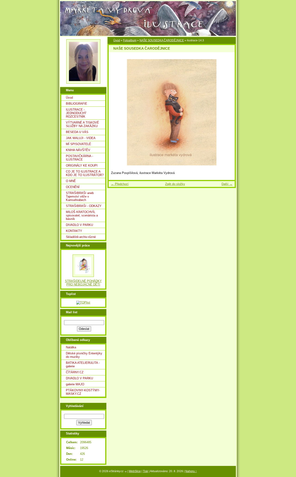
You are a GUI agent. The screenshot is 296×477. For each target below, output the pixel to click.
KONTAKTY (74, 231)
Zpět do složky (175, 184)
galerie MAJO (75, 384)
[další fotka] (227, 112)
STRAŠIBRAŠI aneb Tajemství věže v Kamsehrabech (80, 196)
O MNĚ (71, 181)
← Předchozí (120, 184)
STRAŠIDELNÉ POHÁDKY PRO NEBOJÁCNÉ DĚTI (83, 282)
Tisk (145, 471)
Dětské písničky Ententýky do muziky (84, 355)
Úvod (69, 97)
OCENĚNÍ (73, 187)
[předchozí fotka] (116, 112)
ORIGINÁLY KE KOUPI (82, 165)
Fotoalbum (129, 40)
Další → (227, 184)
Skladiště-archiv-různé (81, 237)
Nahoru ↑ (191, 471)
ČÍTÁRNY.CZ (74, 372)
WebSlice (135, 471)
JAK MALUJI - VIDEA (81, 138)
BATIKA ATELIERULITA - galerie (83, 364)
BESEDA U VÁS (77, 132)
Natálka (71, 347)
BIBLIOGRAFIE (76, 103)
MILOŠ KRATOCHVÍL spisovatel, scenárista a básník (82, 215)
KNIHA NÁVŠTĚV (78, 150)
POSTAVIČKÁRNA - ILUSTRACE (79, 157)
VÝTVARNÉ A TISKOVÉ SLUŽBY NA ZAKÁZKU (82, 124)
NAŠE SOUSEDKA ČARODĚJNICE (161, 40)
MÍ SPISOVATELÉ (78, 144)
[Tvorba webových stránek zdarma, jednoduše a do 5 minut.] (125, 472)
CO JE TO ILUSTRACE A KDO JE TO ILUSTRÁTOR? (85, 173)
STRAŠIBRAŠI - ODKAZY (84, 206)
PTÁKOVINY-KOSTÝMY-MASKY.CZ (83, 392)
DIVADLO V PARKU (79, 225)
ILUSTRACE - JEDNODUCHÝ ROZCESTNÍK (76, 113)
